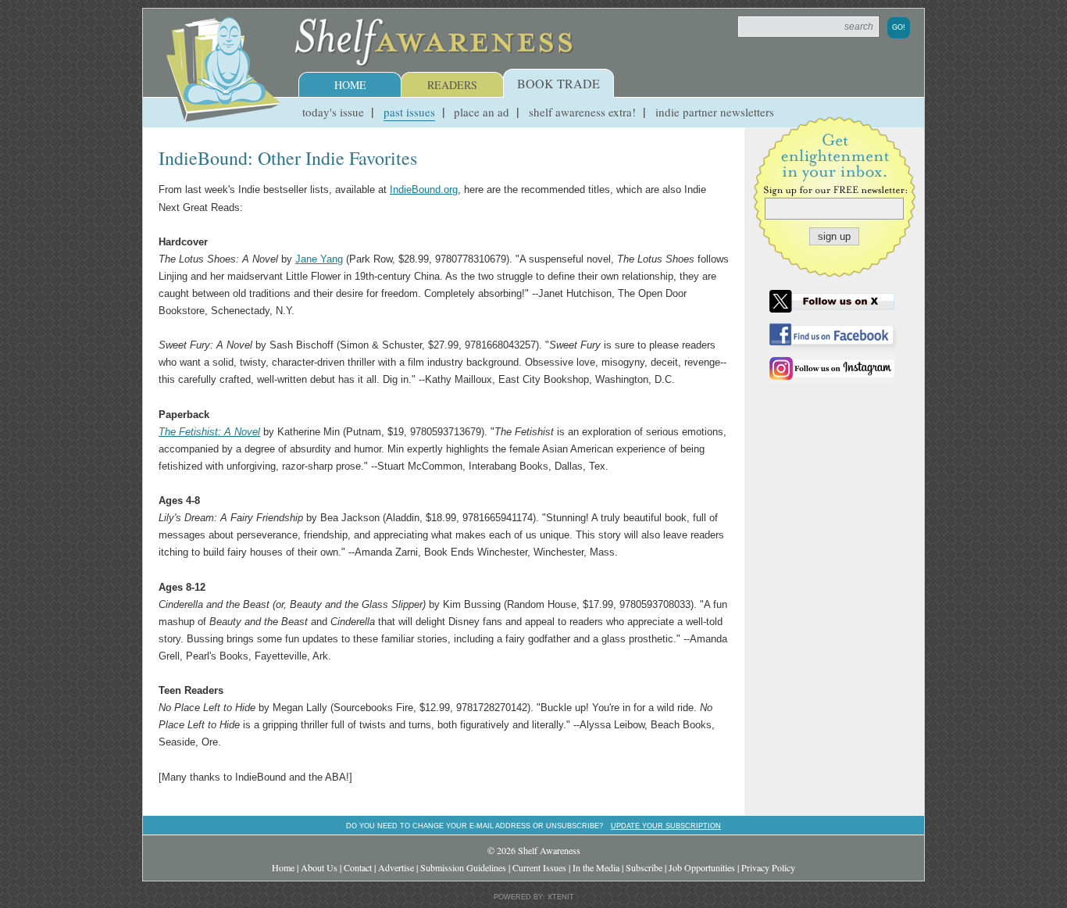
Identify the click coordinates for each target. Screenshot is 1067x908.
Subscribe (644, 867)
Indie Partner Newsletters (714, 112)
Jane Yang (319, 259)
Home (350, 84)
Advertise (396, 867)
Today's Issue (333, 112)
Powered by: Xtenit (534, 897)
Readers (452, 84)
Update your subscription (666, 825)
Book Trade (558, 83)
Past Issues (409, 112)
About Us (319, 867)
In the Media (596, 867)
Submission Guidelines (463, 867)
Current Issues (539, 867)
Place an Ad (481, 112)
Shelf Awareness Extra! (582, 112)
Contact (358, 867)
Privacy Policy (768, 867)
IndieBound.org (424, 189)
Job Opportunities (702, 867)
